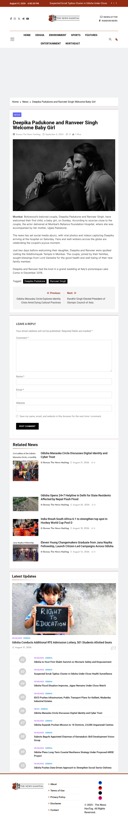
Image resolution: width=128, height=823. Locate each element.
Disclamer (55, 803)
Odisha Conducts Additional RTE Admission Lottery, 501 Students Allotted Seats (62, 642)
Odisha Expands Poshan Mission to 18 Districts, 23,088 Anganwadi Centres (73, 724)
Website (20, 403)
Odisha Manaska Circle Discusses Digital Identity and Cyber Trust (68, 713)
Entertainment (51, 43)
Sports (76, 35)
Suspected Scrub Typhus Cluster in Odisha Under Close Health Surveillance (78, 3)
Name (20, 376)
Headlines (17, 638)
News (17, 114)
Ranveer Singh (58, 281)
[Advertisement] (64, 73)
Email (20, 389)
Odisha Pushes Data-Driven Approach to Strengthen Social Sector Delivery (72, 767)
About (53, 784)
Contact (54, 810)
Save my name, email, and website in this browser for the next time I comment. (61, 416)
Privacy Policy (57, 797)
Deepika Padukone (35, 281)
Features (91, 35)
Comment (22, 337)
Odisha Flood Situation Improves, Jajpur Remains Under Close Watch (70, 685)
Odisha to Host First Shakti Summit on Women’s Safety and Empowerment (72, 662)
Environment (57, 35)
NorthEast (73, 43)
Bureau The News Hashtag (28, 134)
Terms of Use (57, 790)
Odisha (39, 35)
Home (27, 35)
